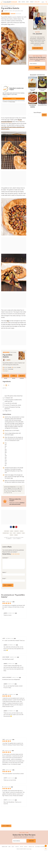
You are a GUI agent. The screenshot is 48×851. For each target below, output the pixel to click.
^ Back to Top (4, 846)
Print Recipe (5, 376)
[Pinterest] (38, 2)
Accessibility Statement (40, 846)
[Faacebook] (35, 2)
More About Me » (37, 48)
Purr (30, 848)
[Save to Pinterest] (16, 527)
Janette (6, 10)
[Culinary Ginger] (9, 2)
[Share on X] (14, 527)
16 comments (9, 538)
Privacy (26, 846)
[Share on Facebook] (11, 527)
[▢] (3, 388)
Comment (5, 557)
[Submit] (46, 2)
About (13, 846)
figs (8, 320)
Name (4, 572)
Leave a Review (22, 376)
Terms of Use (31, 846)
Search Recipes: (37, 112)
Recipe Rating (6, 554)
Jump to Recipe (6, 13)
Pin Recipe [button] (13, 376)
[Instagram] (37, 2)
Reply (14, 638)
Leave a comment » (17, 538)
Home (9, 846)
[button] (3, 352)
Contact (17, 846)
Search (44, 114)
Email (4, 578)
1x (6, 385)
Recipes (21, 846)
